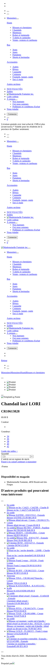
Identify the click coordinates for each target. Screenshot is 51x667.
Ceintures (16, 74)
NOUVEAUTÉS (15, 89)
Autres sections (13, 84)
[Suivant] (8, 368)
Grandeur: (5, 431)
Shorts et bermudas (20, 57)
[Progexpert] (13, 663)
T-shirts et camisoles (21, 37)
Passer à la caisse (8, 462)
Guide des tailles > (9, 451)
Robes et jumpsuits (20, 35)
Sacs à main (17, 79)
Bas (8, 45)
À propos (11, 99)
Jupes (14, 52)
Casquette (16, 72)
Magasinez (11, 18)
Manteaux (16, 32)
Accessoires (12, 62)
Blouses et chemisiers (22, 27)
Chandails (16, 30)
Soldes (10, 91)
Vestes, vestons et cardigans (24, 40)
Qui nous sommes (20, 104)
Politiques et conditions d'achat (26, 106)
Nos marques (18, 101)
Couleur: (5, 422)
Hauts (9, 23)
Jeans (14, 50)
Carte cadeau (12, 96)
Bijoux (15, 69)
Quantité (5, 454)
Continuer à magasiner (26, 462)
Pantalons (16, 55)
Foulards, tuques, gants (22, 77)
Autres (15, 67)
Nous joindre (12, 109)
